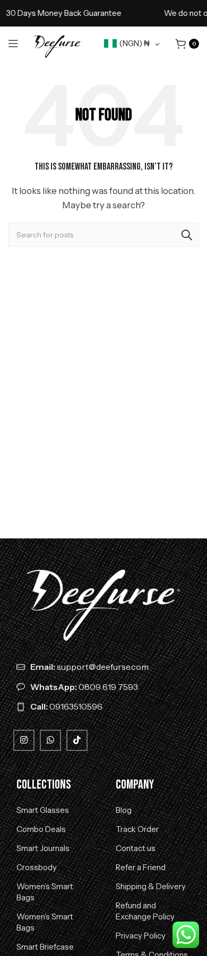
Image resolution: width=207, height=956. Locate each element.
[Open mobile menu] (13, 43)
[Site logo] (57, 43)
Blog (124, 810)
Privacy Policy (141, 936)
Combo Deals (41, 829)
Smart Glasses (42, 810)
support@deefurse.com (89, 666)
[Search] (187, 235)
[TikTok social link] (77, 740)
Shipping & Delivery (151, 886)
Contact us (136, 848)
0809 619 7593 (84, 686)
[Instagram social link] (23, 740)
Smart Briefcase (45, 947)
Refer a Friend (141, 867)
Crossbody (36, 867)
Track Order (137, 829)
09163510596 (66, 706)
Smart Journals (43, 848)
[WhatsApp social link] (50, 740)
